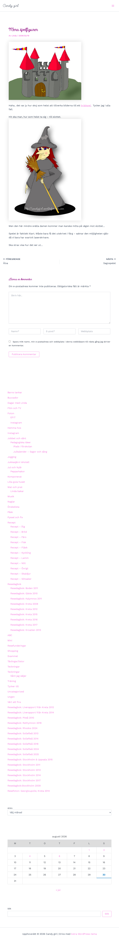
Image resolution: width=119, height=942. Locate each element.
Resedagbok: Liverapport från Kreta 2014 (31, 712)
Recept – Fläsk (18, 547)
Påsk (10, 512)
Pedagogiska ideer (20, 442)
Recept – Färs (18, 537)
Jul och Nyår (15, 467)
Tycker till (13, 686)
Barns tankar (15, 392)
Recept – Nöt (18, 563)
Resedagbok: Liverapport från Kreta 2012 (31, 707)
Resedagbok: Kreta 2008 (24, 603)
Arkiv (10, 808)
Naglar (11, 501)
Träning (12, 681)
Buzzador (13, 397)
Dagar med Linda (17, 403)
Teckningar (14, 666)
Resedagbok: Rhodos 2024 (22, 728)
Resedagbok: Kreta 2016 (24, 619)
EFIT (13, 417)
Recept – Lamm (19, 558)
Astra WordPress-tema (84, 934)
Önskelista (13, 506)
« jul (58, 890)
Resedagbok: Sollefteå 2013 (23, 733)
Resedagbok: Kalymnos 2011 (26, 598)
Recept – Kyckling (20, 552)
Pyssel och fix (15, 517)
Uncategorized (16, 691)
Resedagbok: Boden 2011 (24, 588)
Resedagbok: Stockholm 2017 (24, 780)
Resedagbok (14, 584)
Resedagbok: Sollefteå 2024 (23, 749)
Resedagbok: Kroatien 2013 (25, 630)
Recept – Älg (17, 526)
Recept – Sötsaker (20, 579)
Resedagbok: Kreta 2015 (23, 614)
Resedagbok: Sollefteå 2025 (23, 754)
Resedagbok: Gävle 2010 (24, 593)
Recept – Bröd (18, 531)
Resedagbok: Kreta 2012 (23, 609)
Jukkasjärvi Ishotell (18, 462)
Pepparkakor (17, 471)
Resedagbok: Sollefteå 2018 (23, 743)
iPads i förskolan (22, 446)
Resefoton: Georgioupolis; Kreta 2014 (29, 791)
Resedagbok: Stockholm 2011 (24, 764)
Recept (12, 522)
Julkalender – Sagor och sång (30, 451)
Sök (9, 908)
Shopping (13, 651)
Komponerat (15, 476)
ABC (10, 635)
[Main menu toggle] (113, 6)
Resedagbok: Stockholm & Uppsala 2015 (30, 759)
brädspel (86, 105)
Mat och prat (15, 487)
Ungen (11, 696)
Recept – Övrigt (19, 568)
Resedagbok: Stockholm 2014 (24, 775)
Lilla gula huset (16, 482)
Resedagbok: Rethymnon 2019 (25, 723)
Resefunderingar (17, 645)
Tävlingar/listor (16, 661)
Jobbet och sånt (17, 438)
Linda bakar (17, 491)
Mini (10, 640)
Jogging (12, 457)
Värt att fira (14, 702)
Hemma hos (14, 427)
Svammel (13, 656)
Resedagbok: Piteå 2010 (21, 717)
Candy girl (10, 5)
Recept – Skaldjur (20, 573)
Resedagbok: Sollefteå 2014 (23, 738)
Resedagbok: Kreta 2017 (23, 624)
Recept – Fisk (18, 542)
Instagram (16, 422)
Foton (11, 413)
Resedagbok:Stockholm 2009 (24, 785)
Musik (11, 496)
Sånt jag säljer (18, 676)
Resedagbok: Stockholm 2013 (24, 770)
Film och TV (14, 408)
